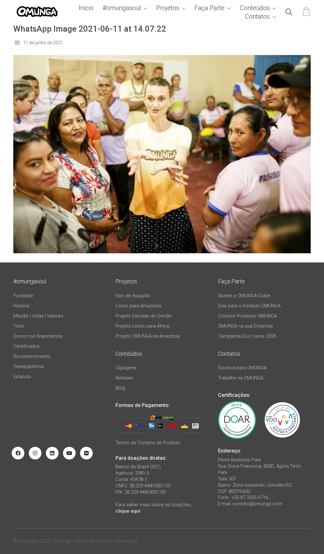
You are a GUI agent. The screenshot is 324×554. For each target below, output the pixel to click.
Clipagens (126, 368)
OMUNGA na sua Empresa (245, 326)
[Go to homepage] (37, 12)
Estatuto (22, 376)
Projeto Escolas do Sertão (143, 316)
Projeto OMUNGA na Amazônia (147, 336)
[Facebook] (18, 453)
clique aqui (127, 511)
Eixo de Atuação (132, 296)
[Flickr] (86, 453)
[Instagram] (35, 453)
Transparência (28, 366)
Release (124, 378)
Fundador (23, 296)
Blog (120, 388)
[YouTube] (69, 453)
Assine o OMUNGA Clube (244, 296)
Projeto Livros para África (142, 326)
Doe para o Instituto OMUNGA (249, 306)
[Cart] (306, 12)
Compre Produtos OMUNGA (247, 316)
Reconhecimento (31, 356)
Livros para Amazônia (138, 306)
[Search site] (288, 13)
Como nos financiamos (38, 336)
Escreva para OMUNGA (242, 368)
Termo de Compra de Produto (147, 443)
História (21, 306)
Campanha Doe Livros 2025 (247, 336)
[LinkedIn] (52, 453)
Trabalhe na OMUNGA (240, 378)
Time (18, 326)
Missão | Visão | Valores (38, 316)
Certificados (26, 346)
